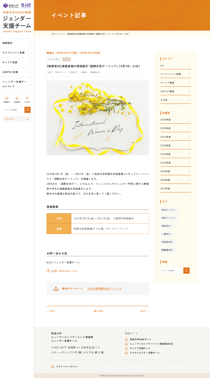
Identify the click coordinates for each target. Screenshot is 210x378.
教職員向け (167, 250)
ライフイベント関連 (170, 74)
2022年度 (165, 154)
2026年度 (165, 120)
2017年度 (165, 189)
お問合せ (7, 102)
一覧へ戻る (98, 310)
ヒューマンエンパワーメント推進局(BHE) (151, 343)
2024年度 (165, 137)
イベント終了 (54, 59)
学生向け (166, 226)
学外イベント (168, 218)
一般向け (166, 234)
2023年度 (165, 145)
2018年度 (165, 180)
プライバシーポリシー (67, 366)
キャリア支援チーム (140, 348)
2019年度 (165, 171)
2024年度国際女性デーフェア (104, 288)
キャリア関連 (167, 83)
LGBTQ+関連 (167, 91)
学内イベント (168, 210)
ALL (162, 65)
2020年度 (165, 163)
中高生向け (167, 242)
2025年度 (165, 128)
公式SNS (17, 102)
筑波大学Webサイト (140, 339)
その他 (66, 59)
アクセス (27, 102)
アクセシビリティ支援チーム (145, 352)
